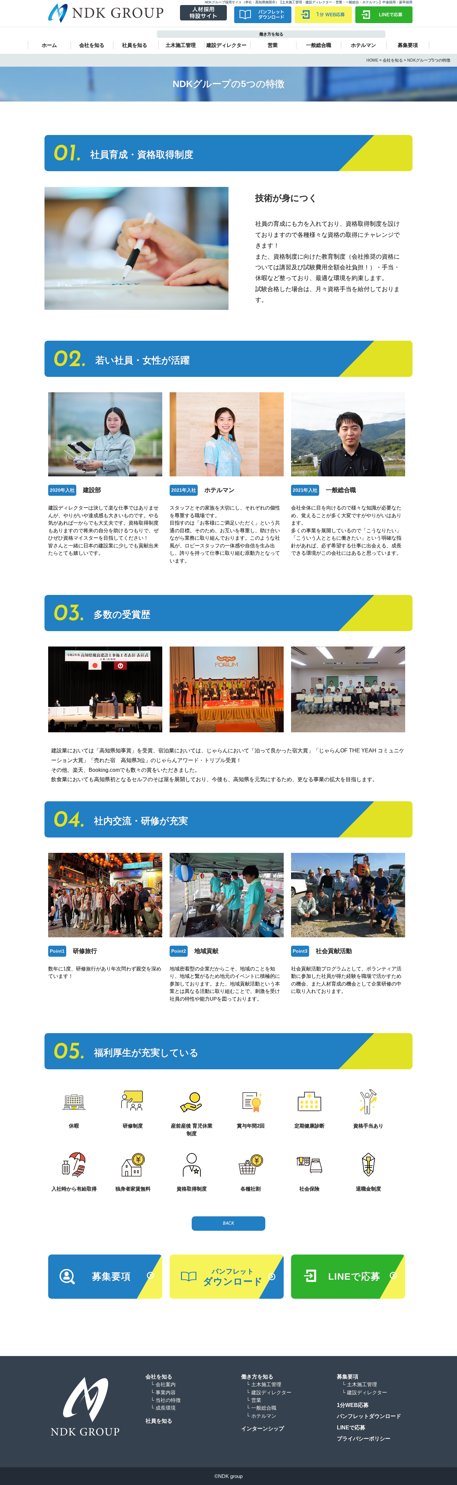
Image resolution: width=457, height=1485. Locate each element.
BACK (228, 1223)
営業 (273, 45)
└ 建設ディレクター (268, 1392)
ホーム (49, 45)
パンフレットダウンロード (369, 1416)
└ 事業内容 (163, 1392)
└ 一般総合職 (261, 1408)
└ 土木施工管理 (263, 1384)
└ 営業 (253, 1400)
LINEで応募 (351, 1427)
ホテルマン (363, 45)
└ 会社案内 (163, 1384)
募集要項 (408, 45)
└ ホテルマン (261, 1416)
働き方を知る (257, 1376)
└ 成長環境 (163, 1408)
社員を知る (134, 45)
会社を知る (91, 45)
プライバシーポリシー (363, 1438)
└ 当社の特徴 (166, 1400)
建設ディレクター (226, 45)
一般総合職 (318, 45)
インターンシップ (262, 1428)
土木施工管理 (181, 45)
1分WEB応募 (353, 1405)
